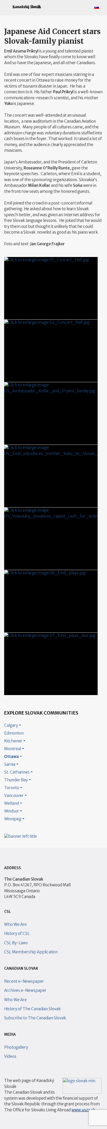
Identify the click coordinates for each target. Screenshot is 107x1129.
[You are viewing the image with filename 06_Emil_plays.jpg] (51, 601)
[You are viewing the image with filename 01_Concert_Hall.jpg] (51, 288)
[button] (6, 7)
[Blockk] (26, 7)
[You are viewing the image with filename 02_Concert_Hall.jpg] (51, 351)
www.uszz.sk (83, 1109)
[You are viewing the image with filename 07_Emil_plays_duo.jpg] (51, 664)
